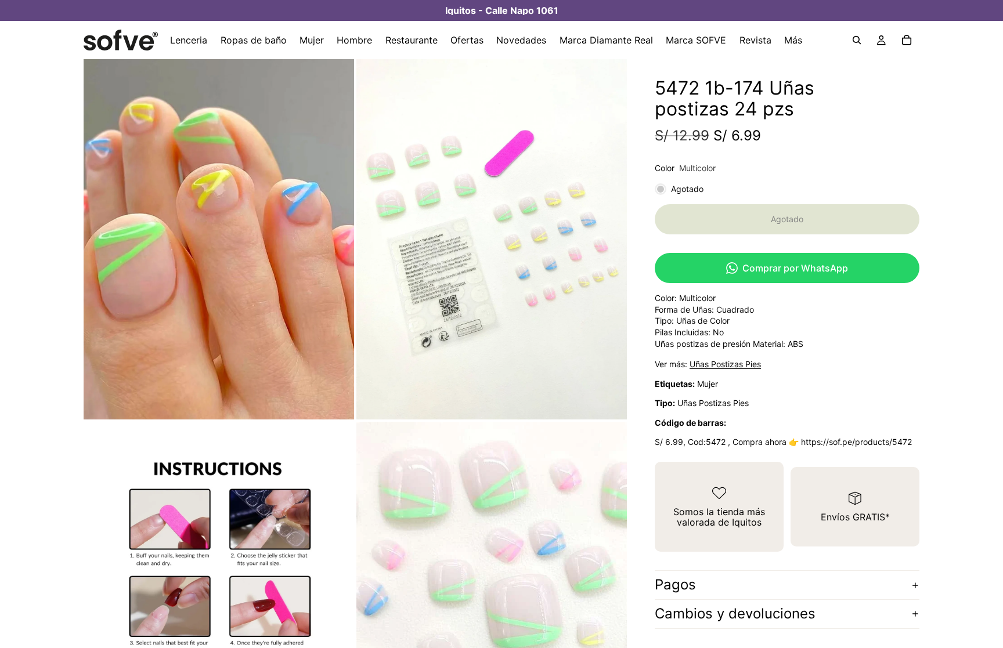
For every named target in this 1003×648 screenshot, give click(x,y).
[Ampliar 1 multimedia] (219, 239)
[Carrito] (906, 40)
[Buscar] (856, 40)
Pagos (675, 584)
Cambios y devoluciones (735, 613)
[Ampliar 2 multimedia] (491, 239)
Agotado (787, 219)
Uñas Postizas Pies (725, 364)
